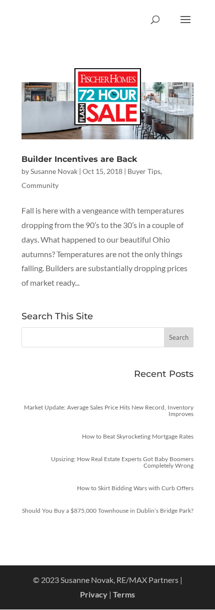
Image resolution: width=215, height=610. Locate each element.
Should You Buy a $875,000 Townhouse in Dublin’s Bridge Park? (108, 510)
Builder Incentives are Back (79, 159)
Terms (124, 594)
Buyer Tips (144, 171)
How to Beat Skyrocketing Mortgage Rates (138, 436)
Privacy (94, 594)
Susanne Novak (54, 171)
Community (40, 185)
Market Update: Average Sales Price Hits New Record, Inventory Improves (109, 410)
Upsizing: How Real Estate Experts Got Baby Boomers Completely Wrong (122, 462)
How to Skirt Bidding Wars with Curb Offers (135, 488)
